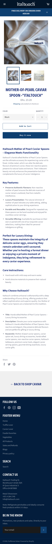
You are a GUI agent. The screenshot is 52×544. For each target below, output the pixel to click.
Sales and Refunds (10, 445)
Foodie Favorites (9, 433)
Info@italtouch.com (11, 499)
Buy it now (25, 135)
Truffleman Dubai (14, 541)
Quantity (39, 111)
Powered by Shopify (27, 541)
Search (5, 466)
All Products (8, 441)
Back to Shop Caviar (27, 384)
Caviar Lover (8, 429)
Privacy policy (8, 453)
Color (5, 111)
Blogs (5, 449)
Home (5, 421)
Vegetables (7, 437)
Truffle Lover (8, 425)
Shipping (16, 104)
